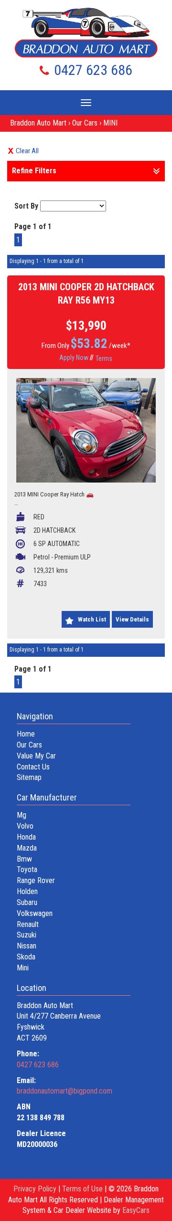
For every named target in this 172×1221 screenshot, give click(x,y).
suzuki (26, 934)
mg (21, 815)
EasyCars (136, 1210)
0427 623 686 (93, 70)
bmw (24, 858)
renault (28, 924)
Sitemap (29, 777)
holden (27, 891)
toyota (27, 869)
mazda (27, 848)
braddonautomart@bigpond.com (64, 1090)
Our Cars (84, 122)
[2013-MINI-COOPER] (86, 430)
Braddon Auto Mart (38, 122)
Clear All (27, 151)
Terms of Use (83, 1188)
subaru (27, 902)
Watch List (92, 619)
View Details (132, 619)
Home (26, 733)
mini (23, 967)
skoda (26, 956)
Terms (104, 358)
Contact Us (33, 766)
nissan (26, 945)
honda (26, 837)
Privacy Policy (35, 1188)
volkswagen (35, 913)
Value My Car (36, 755)
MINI (110, 122)
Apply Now (73, 357)
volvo (25, 826)
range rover (36, 880)
